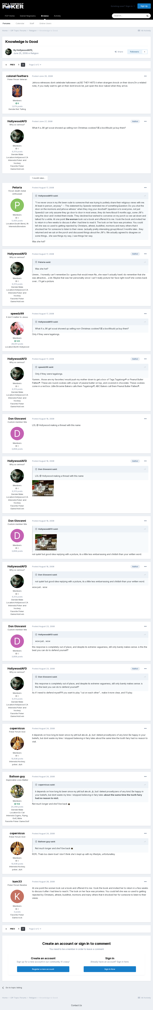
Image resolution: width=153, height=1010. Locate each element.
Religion (35, 53)
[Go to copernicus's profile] (17, 743)
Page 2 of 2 (34, 65)
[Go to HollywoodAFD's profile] (8, 52)
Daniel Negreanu (28, 16)
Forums (6, 23)
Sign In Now (109, 969)
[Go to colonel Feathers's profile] (17, 91)
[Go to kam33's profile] (17, 896)
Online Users (45, 23)
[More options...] (145, 76)
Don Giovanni (17, 418)
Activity (57, 16)
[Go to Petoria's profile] (17, 205)
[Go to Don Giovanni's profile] (17, 433)
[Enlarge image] (43, 488)
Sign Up (144, 6)
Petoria (17, 187)
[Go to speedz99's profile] (17, 328)
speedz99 (17, 313)
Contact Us (76, 1005)
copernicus (17, 728)
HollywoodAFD (24, 50)
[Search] (147, 15)
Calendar (20, 23)
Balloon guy (17, 776)
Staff (32, 23)
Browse (45, 16)
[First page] (6, 65)
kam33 (17, 881)
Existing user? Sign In (122, 6)
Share (119, 51)
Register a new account (43, 969)
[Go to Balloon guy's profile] (17, 791)
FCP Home (10, 16)
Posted (42, 76)
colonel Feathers (17, 76)
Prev (12, 65)
